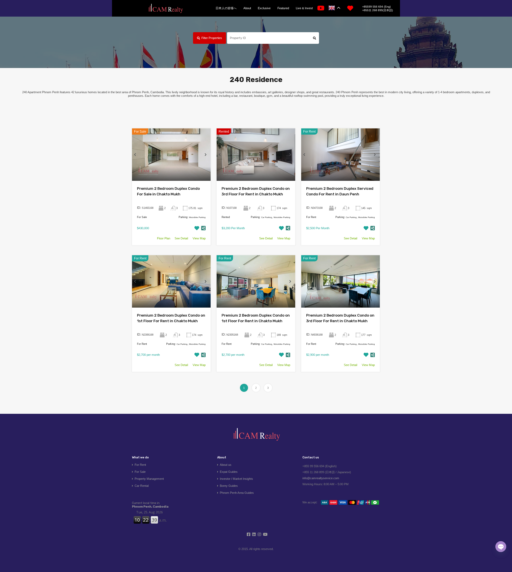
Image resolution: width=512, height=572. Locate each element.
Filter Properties (211, 38)
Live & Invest (304, 8)
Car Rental (142, 485)
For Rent (140, 464)
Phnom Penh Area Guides (237, 492)
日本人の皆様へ (226, 8)
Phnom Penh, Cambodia (150, 504)
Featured (283, 8)
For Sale (140, 471)
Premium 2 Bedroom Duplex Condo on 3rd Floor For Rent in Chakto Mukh (256, 191)
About (247, 8)
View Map (199, 238)
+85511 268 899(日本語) (377, 10)
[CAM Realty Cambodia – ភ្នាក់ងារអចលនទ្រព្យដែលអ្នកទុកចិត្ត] (165, 9)
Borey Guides (229, 485)
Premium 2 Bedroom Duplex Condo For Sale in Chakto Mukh (168, 191)
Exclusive (264, 8)
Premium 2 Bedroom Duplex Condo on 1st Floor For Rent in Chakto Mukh (171, 318)
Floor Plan (163, 238)
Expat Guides (229, 471)
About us (225, 464)
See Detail (181, 238)
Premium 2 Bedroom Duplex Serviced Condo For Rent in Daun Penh (339, 191)
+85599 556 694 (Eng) (376, 6)
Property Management (149, 478)
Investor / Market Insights (236, 478)
